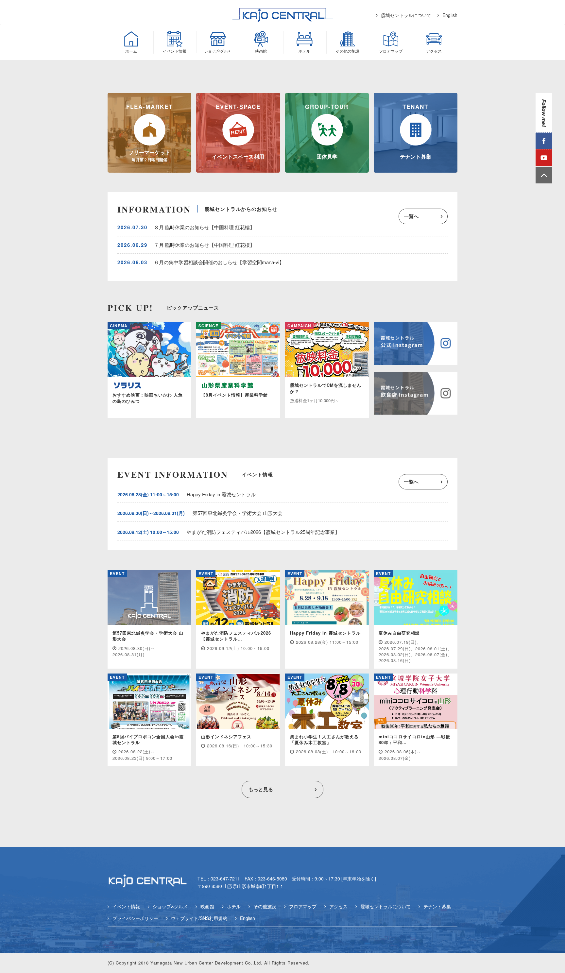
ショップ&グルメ (170, 906)
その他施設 (264, 906)
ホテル (234, 906)
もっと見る (260, 789)
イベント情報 (126, 906)
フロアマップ (303, 906)
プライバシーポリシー (135, 918)
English (449, 15)
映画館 (207, 906)
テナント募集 (437, 906)
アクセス (338, 906)
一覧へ (411, 216)
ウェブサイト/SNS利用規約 (199, 918)
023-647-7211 (225, 878)
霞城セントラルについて (406, 15)
